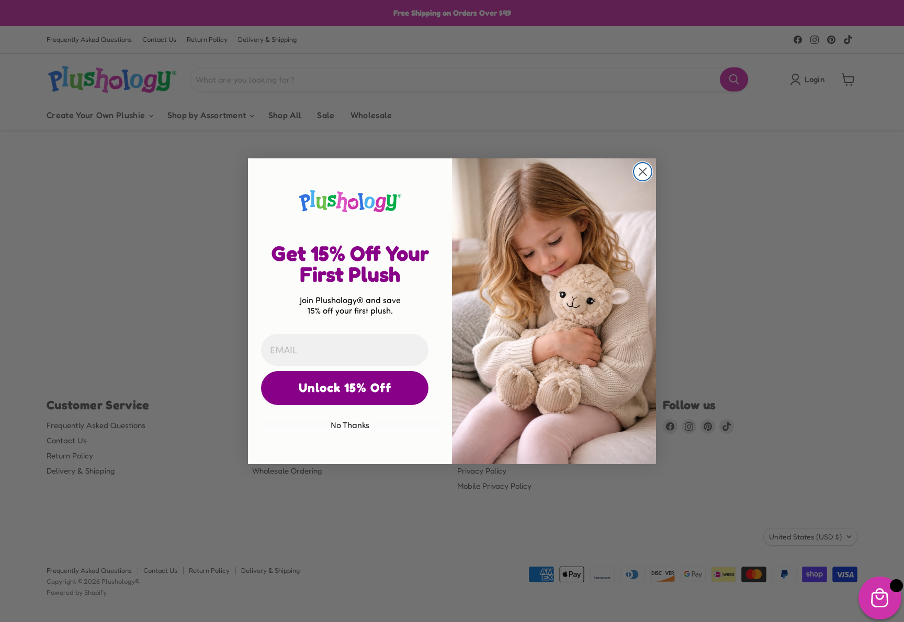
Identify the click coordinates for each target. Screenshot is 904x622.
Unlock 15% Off (345, 387)
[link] (350, 201)
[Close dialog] (643, 172)
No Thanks (350, 424)
